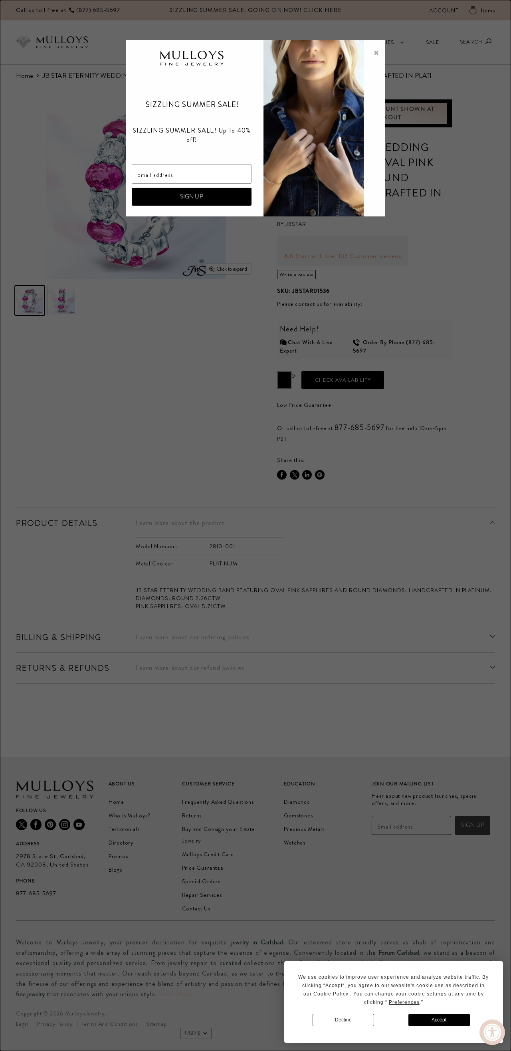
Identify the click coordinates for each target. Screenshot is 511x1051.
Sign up (191, 196)
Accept (439, 1020)
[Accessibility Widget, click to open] (492, 1032)
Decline (343, 1020)
